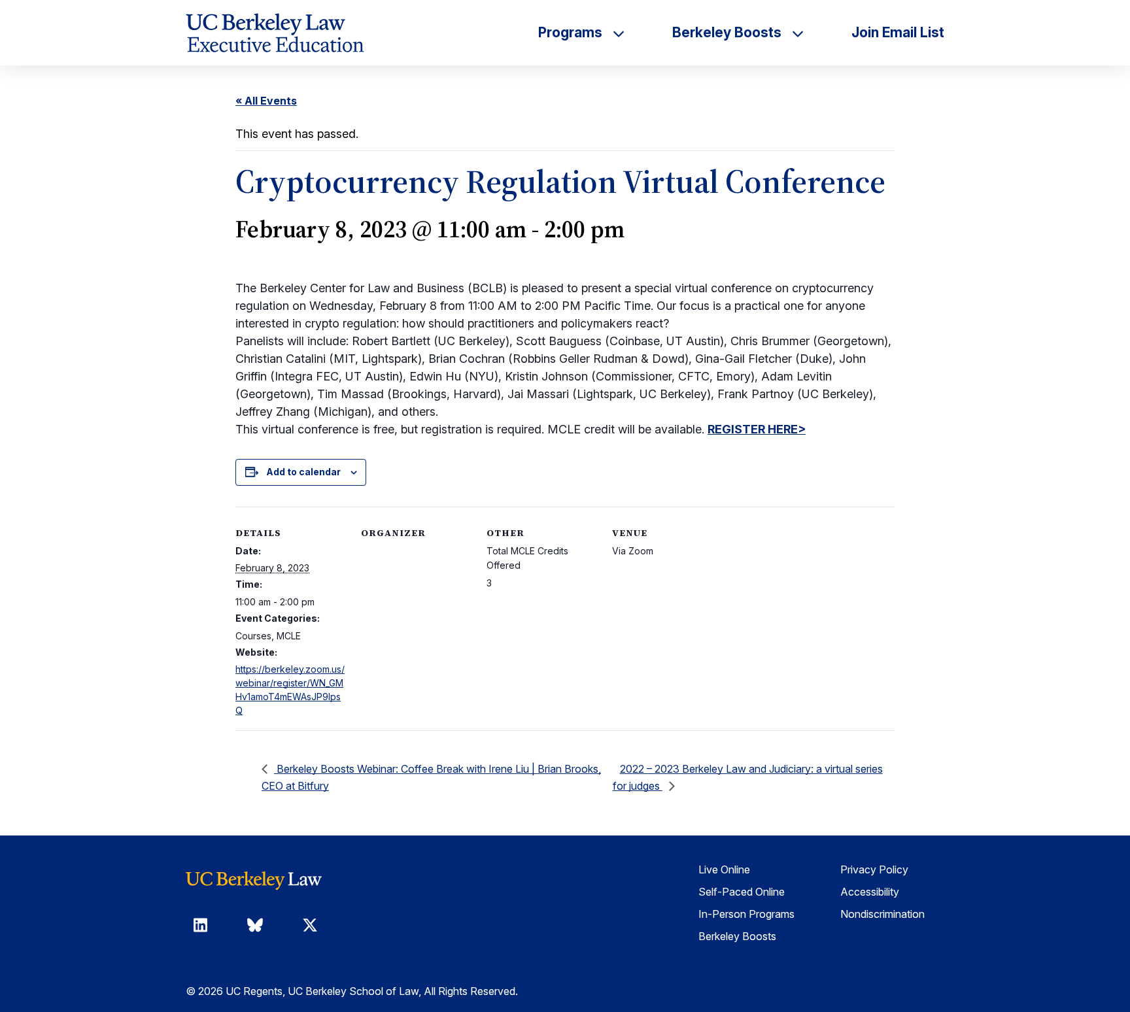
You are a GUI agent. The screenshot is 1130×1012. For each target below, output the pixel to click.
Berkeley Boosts (737, 936)
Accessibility (869, 891)
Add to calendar (303, 471)
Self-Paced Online (741, 891)
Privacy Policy (874, 869)
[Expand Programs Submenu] (618, 32)
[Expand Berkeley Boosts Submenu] (798, 32)
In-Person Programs (746, 913)
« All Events (266, 100)
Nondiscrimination (882, 913)
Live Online (724, 869)
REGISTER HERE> (757, 429)
